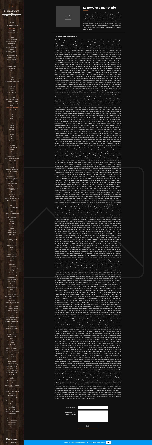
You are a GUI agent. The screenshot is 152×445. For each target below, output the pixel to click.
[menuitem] (11, 22)
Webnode (14, 442)
